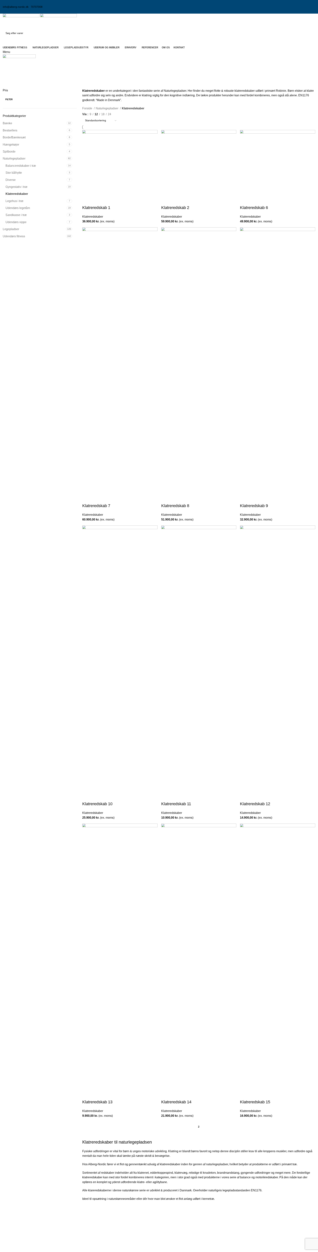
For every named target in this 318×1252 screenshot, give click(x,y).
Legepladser (11, 229)
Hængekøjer (11, 144)
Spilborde (9, 151)
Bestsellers (10, 130)
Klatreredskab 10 (97, 804)
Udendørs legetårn (18, 208)
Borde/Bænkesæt (14, 137)
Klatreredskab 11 (176, 804)
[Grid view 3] (122, 113)
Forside (87, 108)
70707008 (37, 6)
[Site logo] (21, 20)
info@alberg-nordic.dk (16, 6)
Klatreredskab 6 (254, 207)
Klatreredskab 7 (96, 505)
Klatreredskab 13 (97, 1102)
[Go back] (7, 72)
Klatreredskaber (17, 193)
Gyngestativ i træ (16, 186)
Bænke (7, 123)
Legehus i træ (14, 201)
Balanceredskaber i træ (21, 165)
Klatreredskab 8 (175, 505)
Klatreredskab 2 (175, 207)
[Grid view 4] (129, 113)
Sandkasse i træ (16, 215)
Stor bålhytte (14, 172)
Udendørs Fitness (173, 1222)
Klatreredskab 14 (176, 1102)
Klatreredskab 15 (255, 1102)
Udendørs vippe (16, 222)
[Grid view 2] (115, 113)
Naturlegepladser (14, 158)
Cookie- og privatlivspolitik (258, 1228)
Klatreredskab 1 (96, 207)
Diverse (11, 179)
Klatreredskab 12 (255, 804)
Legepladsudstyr (172, 1228)
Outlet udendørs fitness (177, 1249)
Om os (245, 1222)
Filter (9, 99)
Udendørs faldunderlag (177, 1242)
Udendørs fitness (14, 236)
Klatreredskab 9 (254, 505)
